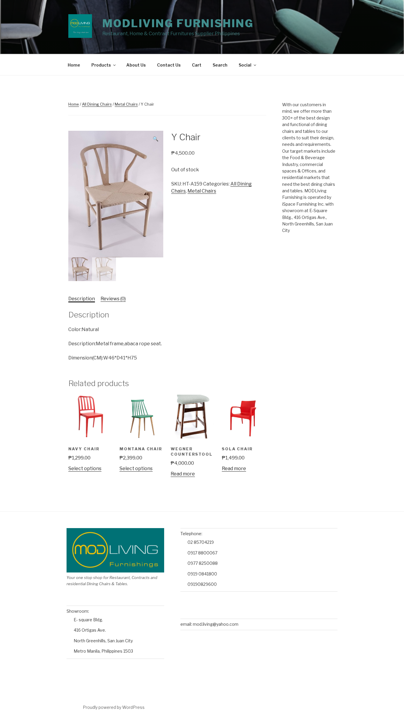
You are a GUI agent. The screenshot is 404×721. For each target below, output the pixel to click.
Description (81, 298)
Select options (84, 468)
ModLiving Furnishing (178, 23)
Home (74, 64)
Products (101, 64)
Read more (183, 474)
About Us (136, 64)
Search (220, 64)
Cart (196, 64)
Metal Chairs (126, 104)
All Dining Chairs (97, 104)
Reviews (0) (113, 298)
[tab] (81, 298)
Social (245, 64)
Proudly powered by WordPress (114, 707)
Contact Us (169, 64)
